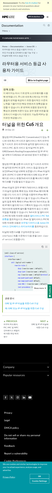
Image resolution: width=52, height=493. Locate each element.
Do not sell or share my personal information (22, 437)
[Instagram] (17, 397)
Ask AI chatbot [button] (31, 3)
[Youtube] (29, 397)
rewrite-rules (20, 265)
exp (19, 275)
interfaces (9, 256)
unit (13, 262)
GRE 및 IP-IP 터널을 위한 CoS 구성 (21, 303)
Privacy (8, 413)
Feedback (9, 446)
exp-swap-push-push (25, 281)
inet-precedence (24, 287)
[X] (11, 397)
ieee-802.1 (22, 284)
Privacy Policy (9, 477)
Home (5, 46)
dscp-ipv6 (21, 272)
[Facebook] (5, 397)
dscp (19, 268)
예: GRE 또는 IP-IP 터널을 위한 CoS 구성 (24, 308)
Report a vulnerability (15, 453)
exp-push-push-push (25, 278)
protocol (44, 275)
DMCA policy (11, 428)
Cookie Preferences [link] (15, 461)
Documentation (12, 25)
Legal (7, 420)
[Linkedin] (23, 397)
